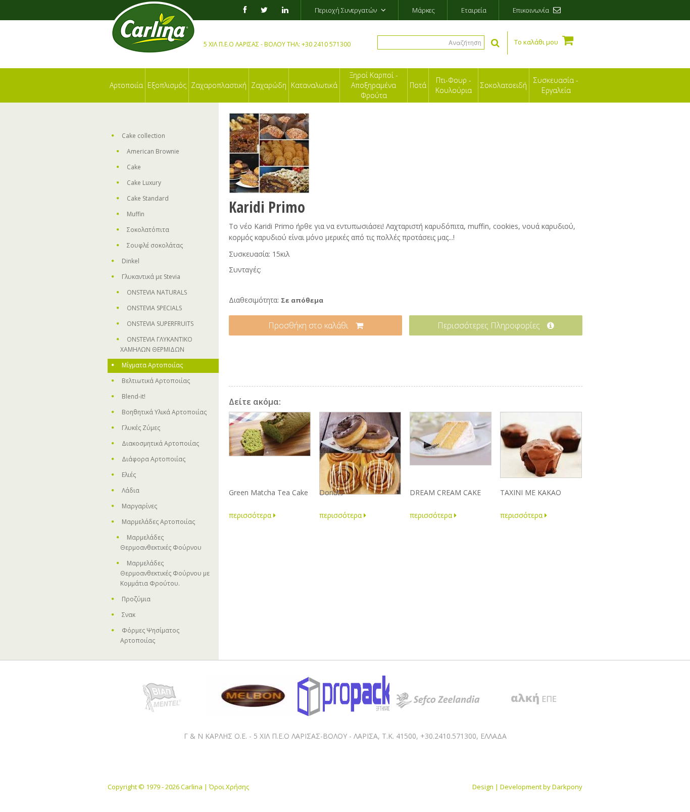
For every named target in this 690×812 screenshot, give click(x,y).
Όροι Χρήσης (229, 786)
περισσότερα (251, 515)
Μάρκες (423, 10)
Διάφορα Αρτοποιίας (153, 459)
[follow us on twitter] (263, 10)
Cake (134, 167)
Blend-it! (133, 396)
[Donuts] (359, 447)
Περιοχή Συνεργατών (346, 10)
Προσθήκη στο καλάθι (309, 325)
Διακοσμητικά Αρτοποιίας (160, 443)
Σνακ (128, 614)
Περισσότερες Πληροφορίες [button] (489, 325)
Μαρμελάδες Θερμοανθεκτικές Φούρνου (161, 542)
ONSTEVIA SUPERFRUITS (160, 323)
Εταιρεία (473, 10)
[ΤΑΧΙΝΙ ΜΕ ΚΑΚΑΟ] (540, 447)
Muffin (135, 214)
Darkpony (567, 786)
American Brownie (153, 151)
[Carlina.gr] (153, 29)
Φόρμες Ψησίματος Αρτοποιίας (149, 635)
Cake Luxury (144, 182)
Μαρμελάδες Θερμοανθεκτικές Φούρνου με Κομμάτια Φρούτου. (165, 573)
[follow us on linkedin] (283, 10)
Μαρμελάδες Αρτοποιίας (158, 521)
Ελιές (129, 474)
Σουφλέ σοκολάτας (155, 245)
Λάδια (130, 490)
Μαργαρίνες (139, 506)
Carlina (192, 786)
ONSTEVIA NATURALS (157, 292)
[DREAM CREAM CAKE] (450, 447)
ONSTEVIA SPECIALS (154, 308)
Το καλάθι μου (537, 41)
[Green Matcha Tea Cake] (269, 447)
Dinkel (130, 261)
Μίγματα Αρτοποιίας (152, 365)
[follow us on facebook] (244, 10)
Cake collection (143, 135)
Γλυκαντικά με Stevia (151, 276)
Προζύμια (136, 599)
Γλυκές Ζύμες (141, 427)
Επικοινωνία (532, 10)
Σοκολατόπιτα (148, 229)
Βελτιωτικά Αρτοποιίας (156, 380)
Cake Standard (148, 198)
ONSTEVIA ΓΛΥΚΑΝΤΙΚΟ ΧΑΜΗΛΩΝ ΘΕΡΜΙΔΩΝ (156, 344)
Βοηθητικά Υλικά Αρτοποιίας (164, 412)
